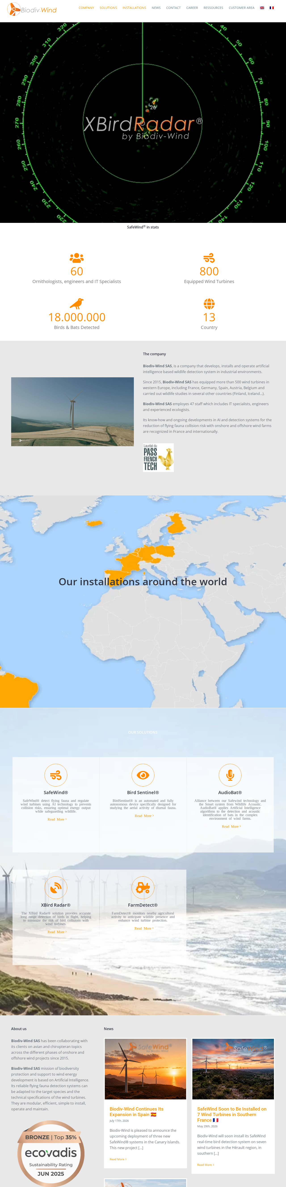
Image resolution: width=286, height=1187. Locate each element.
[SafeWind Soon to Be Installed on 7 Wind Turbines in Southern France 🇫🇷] (233, 1069)
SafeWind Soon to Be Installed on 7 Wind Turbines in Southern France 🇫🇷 (232, 1114)
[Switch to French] (272, 8)
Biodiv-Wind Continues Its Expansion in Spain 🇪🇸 (137, 1111)
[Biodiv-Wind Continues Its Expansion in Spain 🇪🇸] (145, 1069)
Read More (117, 1159)
